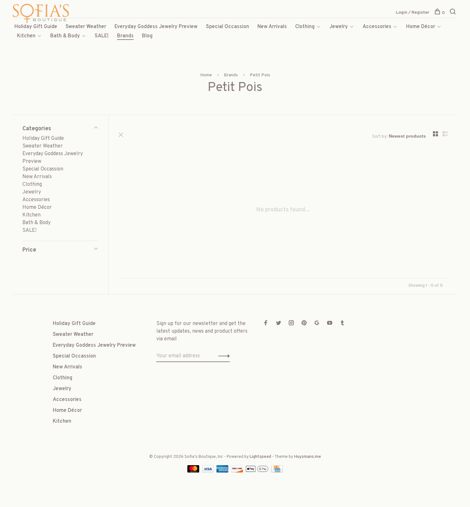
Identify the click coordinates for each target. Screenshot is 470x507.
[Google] (316, 324)
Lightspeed (260, 456)
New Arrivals (272, 27)
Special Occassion (227, 27)
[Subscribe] (222, 356)
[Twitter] (278, 324)
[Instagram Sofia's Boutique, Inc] (291, 324)
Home (206, 75)
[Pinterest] (304, 324)
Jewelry (338, 27)
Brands (125, 36)
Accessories (377, 27)
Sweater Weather (86, 27)
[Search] (453, 13)
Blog (147, 36)
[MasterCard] (193, 471)
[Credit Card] (277, 471)
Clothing (305, 27)
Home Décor (420, 27)
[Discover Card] (237, 471)
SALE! (102, 36)
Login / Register (412, 12)
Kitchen (26, 36)
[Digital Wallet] (258, 471)
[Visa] (208, 471)
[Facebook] (265, 324)
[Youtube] (329, 324)
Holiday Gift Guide (35, 27)
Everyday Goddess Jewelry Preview (156, 27)
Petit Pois (260, 75)
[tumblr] (342, 324)
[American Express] (223, 471)
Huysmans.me (307, 456)
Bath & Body (65, 36)
